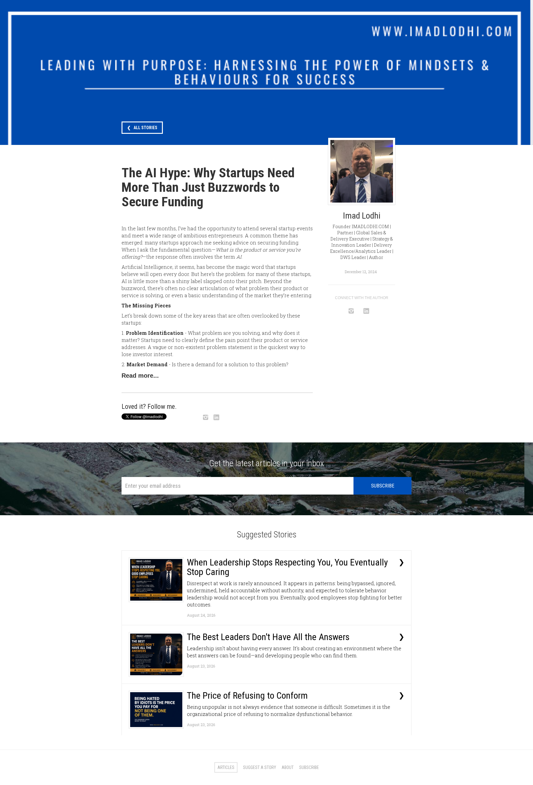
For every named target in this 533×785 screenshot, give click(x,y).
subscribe (309, 767)
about (288, 767)
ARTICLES (225, 767)
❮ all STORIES (142, 127)
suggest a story (259, 767)
